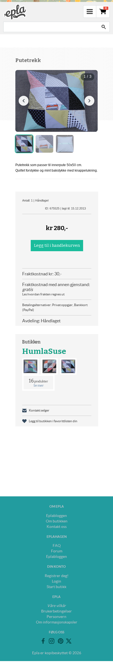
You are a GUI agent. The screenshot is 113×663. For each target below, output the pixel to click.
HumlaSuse (44, 351)
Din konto (56, 566)
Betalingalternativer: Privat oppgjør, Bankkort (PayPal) (54, 307)
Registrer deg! (57, 576)
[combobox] (50, 27)
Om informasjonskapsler (56, 622)
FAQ (57, 545)
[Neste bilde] (89, 101)
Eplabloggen (56, 515)
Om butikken (56, 521)
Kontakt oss (57, 526)
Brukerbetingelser (56, 611)
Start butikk (56, 586)
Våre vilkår (56, 605)
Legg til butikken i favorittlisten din (53, 421)
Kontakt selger (39, 410)
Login (56, 581)
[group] (56, 101)
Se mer (38, 385)
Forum (56, 551)
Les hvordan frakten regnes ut (43, 294)
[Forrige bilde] (24, 101)
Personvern (56, 616)
